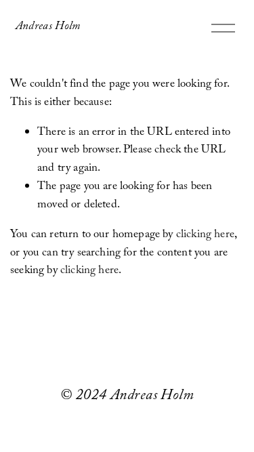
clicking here (205, 235)
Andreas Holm (48, 27)
